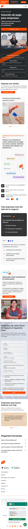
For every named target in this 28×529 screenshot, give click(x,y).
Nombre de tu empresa (8, 361)
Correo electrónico (7, 352)
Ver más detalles (9, 296)
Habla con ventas (17, 519)
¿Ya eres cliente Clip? (8, 370)
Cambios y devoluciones (14, 522)
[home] (2, 6)
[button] (26, 6)
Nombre (5, 343)
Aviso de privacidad (19, 389)
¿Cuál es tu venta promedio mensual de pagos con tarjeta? (14, 366)
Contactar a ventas (14, 29)
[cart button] (23, 6)
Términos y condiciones (15, 379)
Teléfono (5, 356)
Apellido (5, 348)
